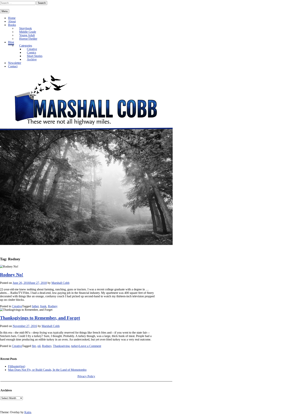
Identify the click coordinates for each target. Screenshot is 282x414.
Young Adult (27, 35)
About (12, 21)
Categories (25, 45)
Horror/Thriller (28, 38)
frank (43, 306)
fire (34, 346)
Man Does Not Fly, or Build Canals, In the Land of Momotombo (47, 369)
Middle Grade (27, 31)
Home (12, 18)
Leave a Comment (90, 346)
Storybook (25, 28)
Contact (12, 66)
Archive (32, 59)
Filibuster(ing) (16, 366)
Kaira (27, 412)
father (35, 306)
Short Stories (34, 56)
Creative (32, 49)
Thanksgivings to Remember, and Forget (40, 317)
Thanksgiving (61, 346)
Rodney (53, 306)
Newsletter (14, 62)
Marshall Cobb (60, 282)
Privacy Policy (86, 376)
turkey (75, 346)
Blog (11, 42)
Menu (5, 11)
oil (38, 346)
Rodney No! (11, 274)
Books (12, 24)
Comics (31, 52)
